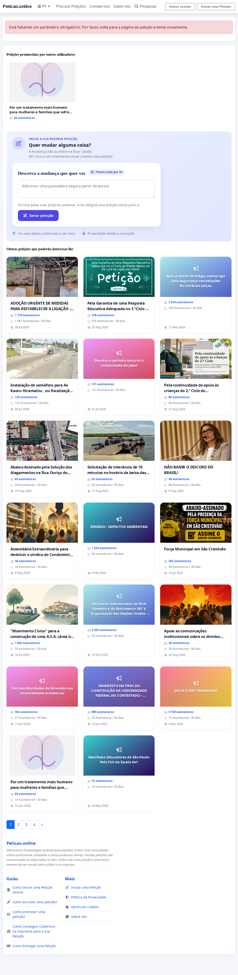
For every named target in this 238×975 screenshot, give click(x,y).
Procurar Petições (71, 6)
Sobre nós (121, 6)
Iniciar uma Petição (216, 6)
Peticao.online (17, 6)
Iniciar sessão (180, 6)
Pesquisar (148, 6)
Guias (12, 878)
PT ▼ (46, 6)
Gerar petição (41, 215)
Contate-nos (99, 6)
